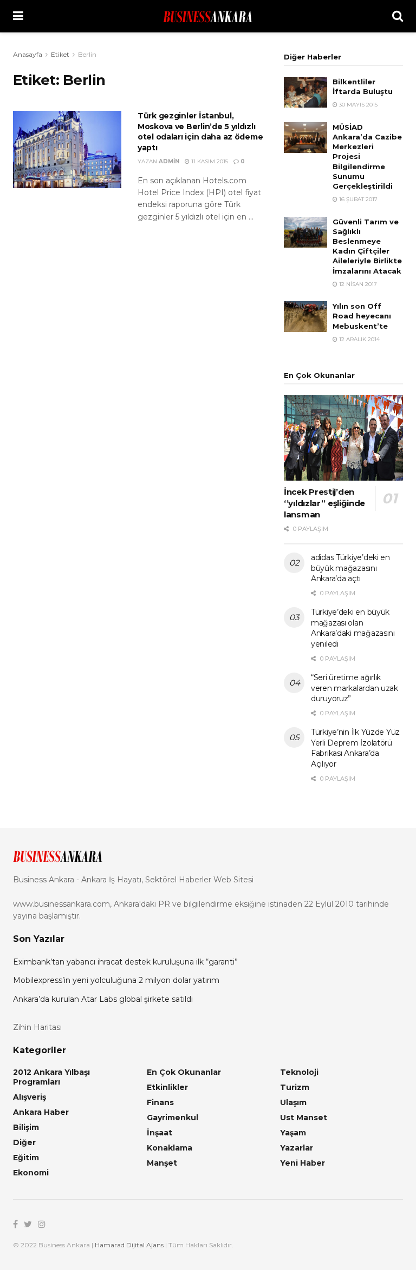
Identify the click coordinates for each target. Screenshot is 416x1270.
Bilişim (26, 1127)
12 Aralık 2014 (358, 339)
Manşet (162, 1163)
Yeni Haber (302, 1163)
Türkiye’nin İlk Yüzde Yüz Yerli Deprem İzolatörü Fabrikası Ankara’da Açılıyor (355, 748)
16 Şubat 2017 (357, 199)
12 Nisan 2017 (357, 284)
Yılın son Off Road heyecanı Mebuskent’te (362, 316)
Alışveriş (29, 1097)
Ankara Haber (41, 1112)
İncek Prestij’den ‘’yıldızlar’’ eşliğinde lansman (324, 503)
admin (169, 161)
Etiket (60, 54)
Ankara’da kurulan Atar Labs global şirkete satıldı (103, 999)
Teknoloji (299, 1072)
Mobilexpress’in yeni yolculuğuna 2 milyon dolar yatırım (116, 980)
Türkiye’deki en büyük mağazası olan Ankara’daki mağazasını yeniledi (353, 628)
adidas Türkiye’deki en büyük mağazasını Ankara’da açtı (350, 568)
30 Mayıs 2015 (357, 104)
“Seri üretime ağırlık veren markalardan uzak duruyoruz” (354, 688)
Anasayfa (27, 54)
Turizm (294, 1087)
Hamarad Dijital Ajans (129, 1245)
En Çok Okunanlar (184, 1072)
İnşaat (159, 1133)
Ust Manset (303, 1117)
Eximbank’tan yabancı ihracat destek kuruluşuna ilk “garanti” (125, 962)
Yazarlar (296, 1148)
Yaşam (293, 1133)
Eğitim (26, 1157)
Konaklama (169, 1148)
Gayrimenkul (172, 1117)
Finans (160, 1102)
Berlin (87, 54)
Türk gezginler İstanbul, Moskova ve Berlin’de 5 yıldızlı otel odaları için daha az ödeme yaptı (200, 131)
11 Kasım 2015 (209, 161)
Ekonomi (31, 1173)
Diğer (24, 1142)
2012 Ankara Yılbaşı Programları (51, 1077)
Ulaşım (293, 1102)
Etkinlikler (167, 1087)
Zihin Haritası (37, 1027)
